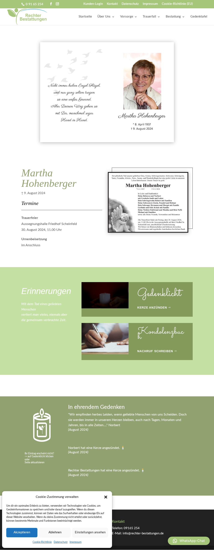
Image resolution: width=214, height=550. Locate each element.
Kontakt (112, 3)
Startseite (85, 16)
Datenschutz (61, 542)
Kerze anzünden (152, 307)
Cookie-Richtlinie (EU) (177, 3)
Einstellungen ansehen (90, 532)
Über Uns (104, 16)
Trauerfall (149, 16)
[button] (106, 497)
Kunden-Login (93, 3)
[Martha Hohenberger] (107, 142)
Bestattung (173, 16)
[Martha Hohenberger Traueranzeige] (148, 232)
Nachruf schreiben (155, 351)
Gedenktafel (198, 16)
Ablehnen (54, 532)
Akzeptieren (22, 532)
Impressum (76, 542)
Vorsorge (126, 16)
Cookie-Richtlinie (42, 542)
